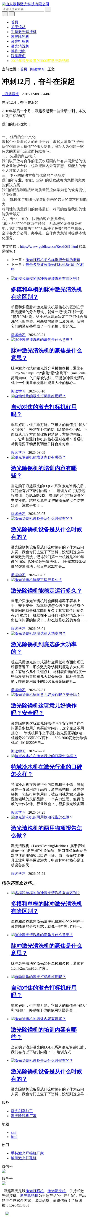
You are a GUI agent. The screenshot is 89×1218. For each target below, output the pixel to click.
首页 (14, 22)
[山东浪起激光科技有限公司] (25, 4)
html (14, 1137)
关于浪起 (18, 27)
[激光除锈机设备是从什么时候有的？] (42, 518)
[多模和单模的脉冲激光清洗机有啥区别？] (45, 279)
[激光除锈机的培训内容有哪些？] (38, 457)
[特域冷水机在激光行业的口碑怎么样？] (44, 756)
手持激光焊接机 (24, 32)
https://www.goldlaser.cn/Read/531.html (49, 246)
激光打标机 (20, 41)
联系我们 (18, 56)
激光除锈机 (20, 37)
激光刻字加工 (22, 1111)
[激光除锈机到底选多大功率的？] (38, 633)
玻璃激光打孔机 (24, 1158)
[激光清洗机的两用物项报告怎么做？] (42, 817)
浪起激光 (10, 94)
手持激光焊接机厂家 (27, 1153)
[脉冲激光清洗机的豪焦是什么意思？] (42, 340)
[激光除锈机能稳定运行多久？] (36, 580)
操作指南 (18, 51)
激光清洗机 (20, 46)
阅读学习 (37, 69)
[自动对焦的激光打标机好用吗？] (38, 396)
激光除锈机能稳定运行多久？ (46, 591)
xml (13, 1133)
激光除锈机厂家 (24, 1116)
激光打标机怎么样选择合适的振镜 (53, 260)
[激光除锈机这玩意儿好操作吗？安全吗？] (45, 695)
